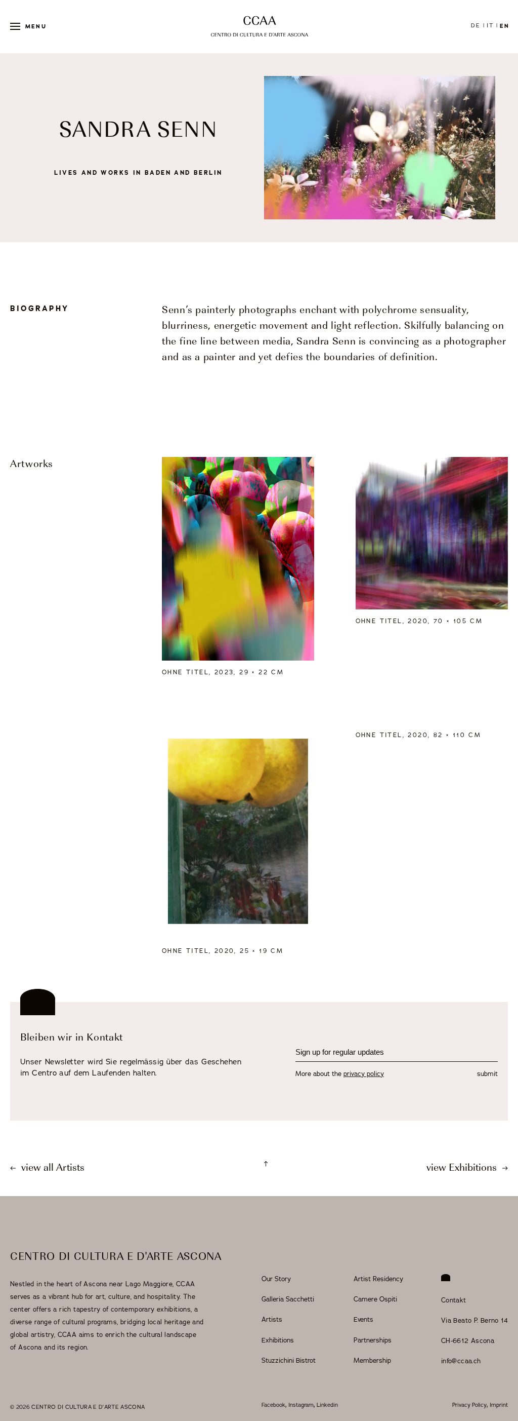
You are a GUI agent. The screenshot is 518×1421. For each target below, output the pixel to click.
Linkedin (327, 1405)
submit (487, 1074)
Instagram (301, 1405)
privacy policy (363, 1074)
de (476, 25)
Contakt (453, 1300)
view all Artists (51, 1168)
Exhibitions (278, 1340)
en (504, 25)
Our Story (276, 1279)
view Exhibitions (462, 1168)
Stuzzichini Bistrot (289, 1360)
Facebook (273, 1405)
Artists (272, 1319)
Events (363, 1319)
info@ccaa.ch (461, 1361)
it (490, 25)
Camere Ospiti (375, 1299)
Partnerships (373, 1340)
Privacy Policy (469, 1405)
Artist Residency (378, 1279)
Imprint (499, 1405)
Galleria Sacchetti (288, 1299)
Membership (372, 1360)
